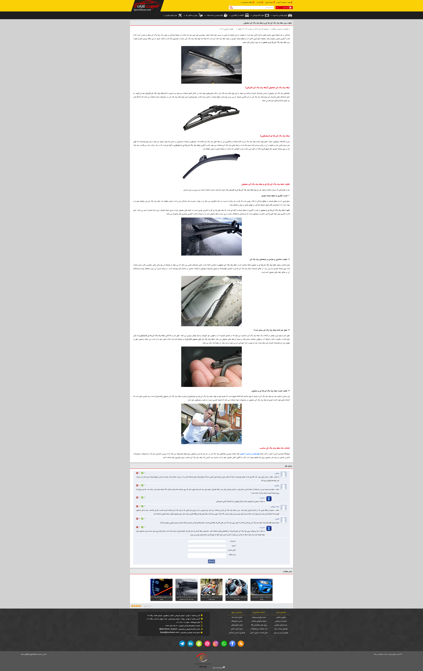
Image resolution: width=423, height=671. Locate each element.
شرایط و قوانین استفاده (258, 621)
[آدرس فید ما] (241, 644)
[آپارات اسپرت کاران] (207, 644)
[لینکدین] (190, 644)
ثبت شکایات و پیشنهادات (258, 629)
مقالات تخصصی (247, 2)
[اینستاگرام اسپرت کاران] (216, 644)
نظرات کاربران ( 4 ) (226, 29)
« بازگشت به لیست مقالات (280, 29)
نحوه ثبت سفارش (281, 621)
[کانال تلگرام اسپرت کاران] (182, 644)
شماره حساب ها (237, 617)
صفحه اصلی (269, 2)
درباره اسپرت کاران (237, 629)
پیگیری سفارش (281, 617)
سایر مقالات (287, 571)
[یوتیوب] (199, 644)
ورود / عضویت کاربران (283, 2)
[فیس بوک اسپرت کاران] (232, 644)
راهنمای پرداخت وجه (281, 629)
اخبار (259, 2)
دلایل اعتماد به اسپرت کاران (259, 633)
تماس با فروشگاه (236, 621)
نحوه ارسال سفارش (281, 625)
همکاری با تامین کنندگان (237, 633)
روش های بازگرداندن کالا (259, 625)
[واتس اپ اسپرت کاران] (224, 644)
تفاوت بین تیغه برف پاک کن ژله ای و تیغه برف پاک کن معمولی (267, 23)
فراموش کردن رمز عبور (281, 633)
